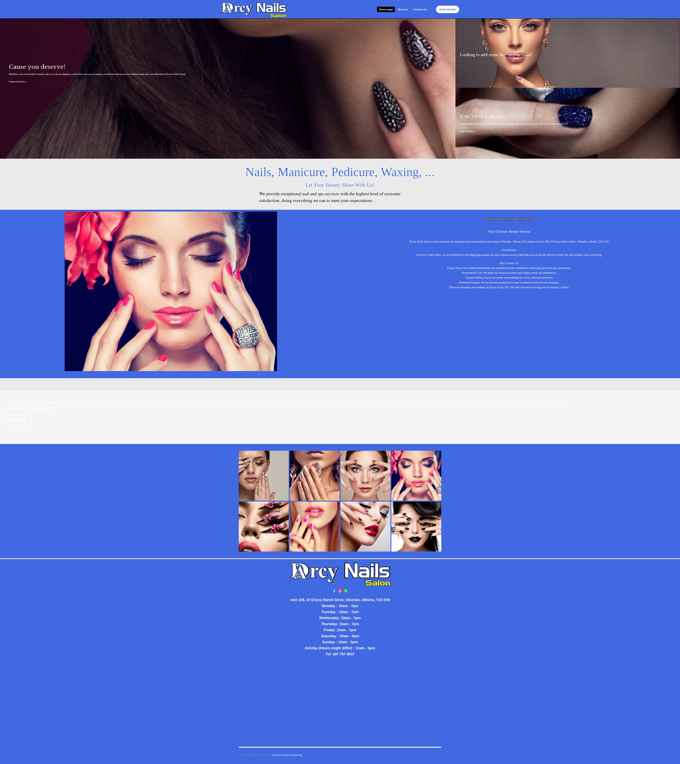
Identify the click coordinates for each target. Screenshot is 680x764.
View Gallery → (468, 131)
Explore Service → (18, 81)
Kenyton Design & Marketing (287, 755)
